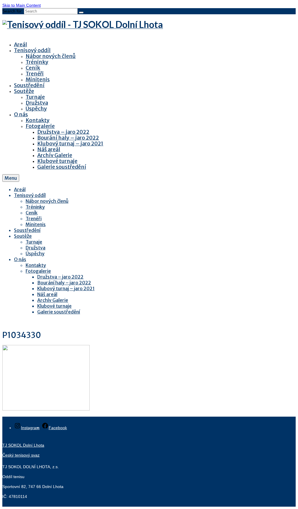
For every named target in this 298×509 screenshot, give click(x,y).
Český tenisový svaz (21, 455)
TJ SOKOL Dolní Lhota (23, 445)
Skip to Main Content (21, 5)
